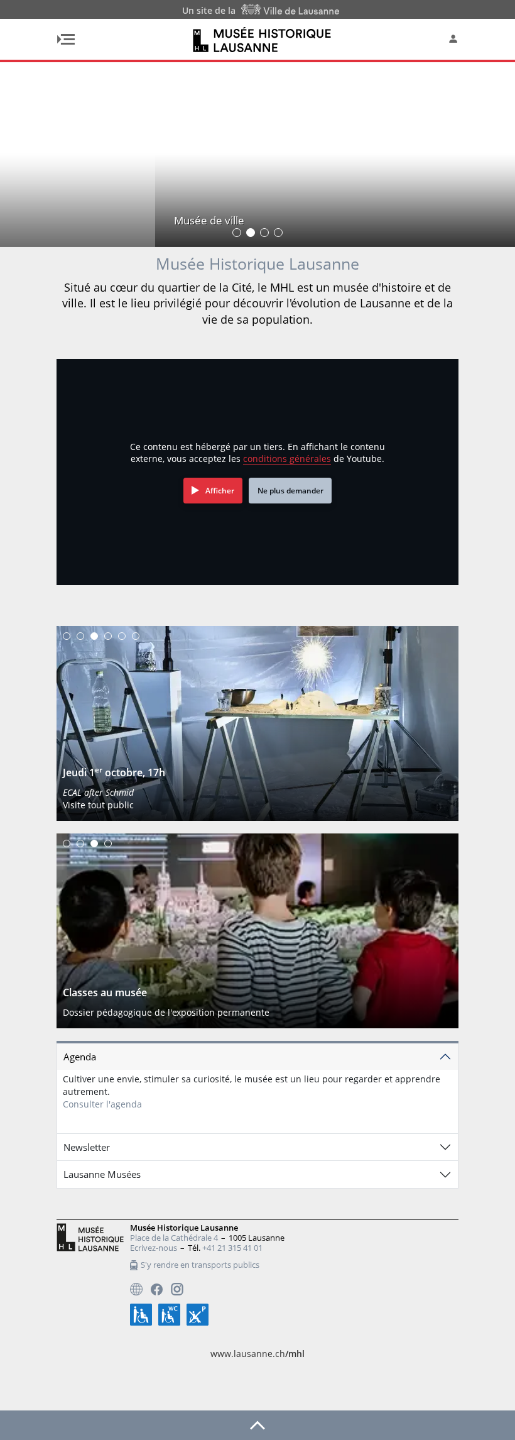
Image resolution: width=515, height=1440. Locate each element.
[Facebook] (157, 1289)
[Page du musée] (136, 1289)
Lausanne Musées (102, 1174)
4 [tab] (108, 636)
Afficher (219, 490)
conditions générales (287, 458)
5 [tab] (122, 636)
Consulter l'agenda (102, 1104)
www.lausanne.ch (257, 1354)
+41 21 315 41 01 (232, 1247)
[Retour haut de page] (257, 1424)
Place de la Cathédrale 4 (174, 1237)
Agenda (79, 1056)
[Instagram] (177, 1289)
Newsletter (86, 1147)
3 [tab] (94, 636)
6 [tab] (135, 636)
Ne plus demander (290, 490)
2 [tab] (80, 636)
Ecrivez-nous (153, 1247)
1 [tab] (66, 636)
